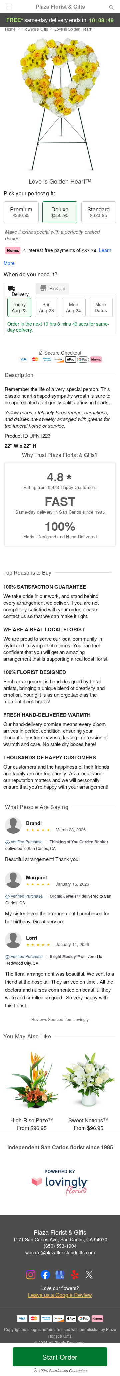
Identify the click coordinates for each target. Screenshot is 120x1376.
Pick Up (57, 288)
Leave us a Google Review (60, 1295)
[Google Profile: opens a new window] (60, 1274)
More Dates (101, 307)
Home (10, 29)
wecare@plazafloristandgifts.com (60, 1252)
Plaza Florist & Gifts (60, 6)
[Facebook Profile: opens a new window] (45, 1274)
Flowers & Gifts (35, 29)
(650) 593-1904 (60, 1245)
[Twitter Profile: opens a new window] (89, 1274)
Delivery (20, 292)
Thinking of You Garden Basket (79, 842)
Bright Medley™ (65, 956)
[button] (105, 1361)
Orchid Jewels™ (65, 896)
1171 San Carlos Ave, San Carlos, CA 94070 (60, 1239)
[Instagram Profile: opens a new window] (30, 1274)
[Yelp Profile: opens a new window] (74, 1274)
